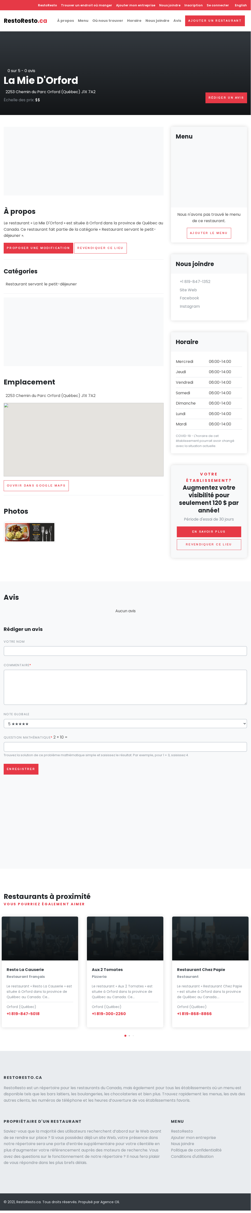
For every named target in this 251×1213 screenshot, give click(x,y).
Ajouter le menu (209, 232)
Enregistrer (21, 768)
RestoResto (47, 5)
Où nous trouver (107, 20)
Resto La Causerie (25, 969)
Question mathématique (27, 737)
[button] (125, 1036)
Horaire (134, 20)
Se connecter (218, 5)
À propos (65, 20)
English (241, 5)
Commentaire (16, 665)
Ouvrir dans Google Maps (36, 485)
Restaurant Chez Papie (201, 969)
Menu (83, 20)
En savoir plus (209, 531)
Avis (177, 20)
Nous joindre (169, 5)
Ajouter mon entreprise (135, 5)
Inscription (193, 5)
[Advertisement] (84, 161)
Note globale (16, 714)
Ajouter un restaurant (215, 20)
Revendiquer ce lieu (100, 247)
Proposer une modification (38, 247)
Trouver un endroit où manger (86, 5)
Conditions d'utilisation (192, 1156)
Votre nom (14, 641)
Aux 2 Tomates (107, 969)
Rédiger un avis (226, 97)
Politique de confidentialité (196, 1150)
